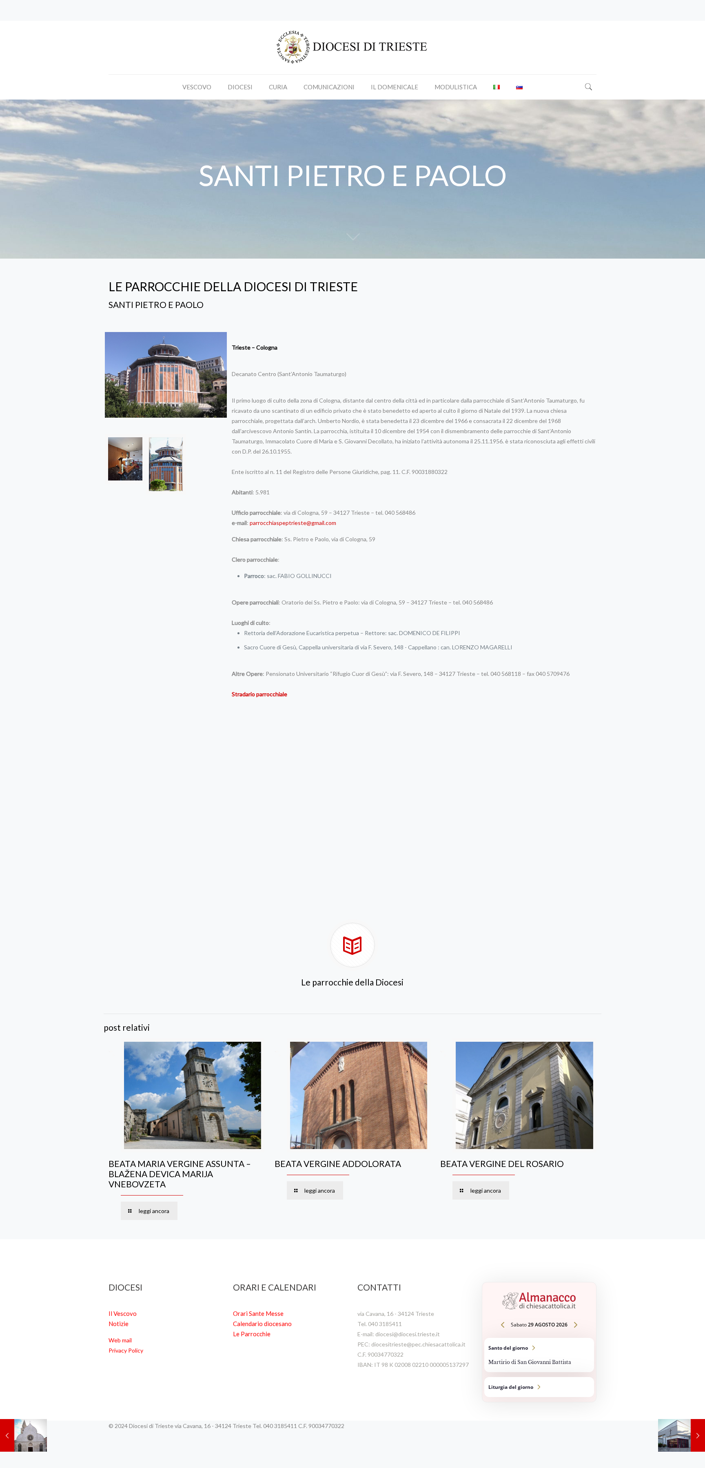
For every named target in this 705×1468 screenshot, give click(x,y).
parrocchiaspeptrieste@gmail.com (293, 522)
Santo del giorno (539, 1355)
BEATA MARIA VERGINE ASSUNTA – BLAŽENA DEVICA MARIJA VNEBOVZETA (180, 1173)
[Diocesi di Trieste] (352, 47)
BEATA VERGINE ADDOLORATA (338, 1163)
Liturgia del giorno (539, 1387)
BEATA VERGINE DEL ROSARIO (502, 1163)
